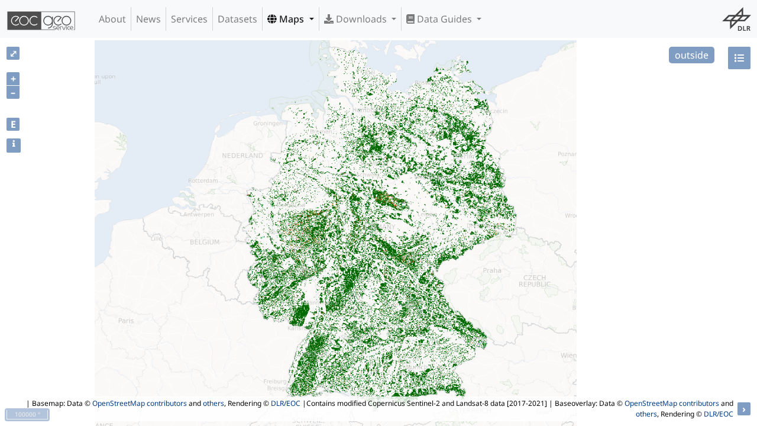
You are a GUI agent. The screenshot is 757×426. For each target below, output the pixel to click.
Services (189, 18)
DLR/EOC (285, 403)
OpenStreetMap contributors (139, 403)
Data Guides (444, 18)
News (148, 18)
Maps (291, 18)
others (213, 403)
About (112, 18)
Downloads (361, 18)
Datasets (237, 18)
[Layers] (739, 58)
